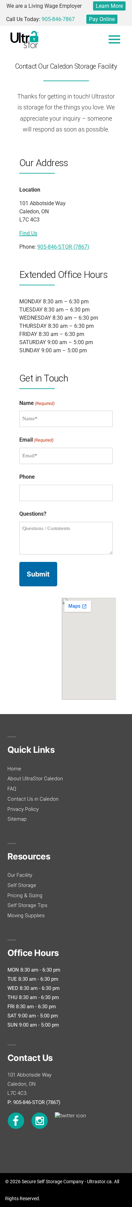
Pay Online (102, 19)
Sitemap (17, 819)
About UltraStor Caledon (35, 779)
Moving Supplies (26, 915)
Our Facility (19, 875)
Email (36, 440)
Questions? (32, 514)
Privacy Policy (23, 809)
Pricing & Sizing (24, 895)
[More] (114, 39)
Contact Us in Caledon (33, 799)
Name (36, 403)
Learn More (109, 6)
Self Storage (21, 885)
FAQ (11, 789)
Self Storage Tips (27, 905)
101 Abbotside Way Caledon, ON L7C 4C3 (29, 1084)
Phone (27, 477)
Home (14, 769)
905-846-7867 (58, 19)
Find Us (28, 233)
